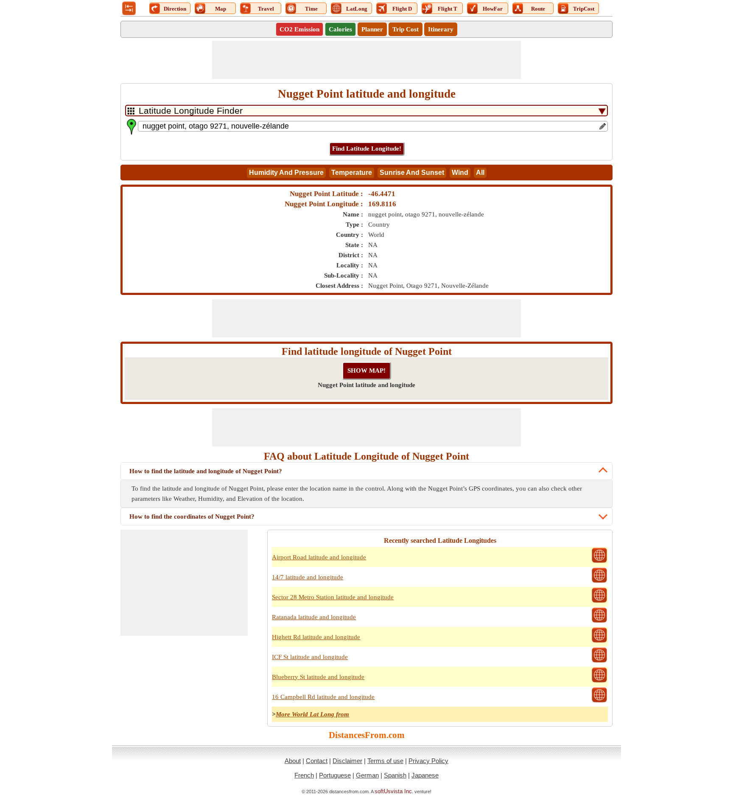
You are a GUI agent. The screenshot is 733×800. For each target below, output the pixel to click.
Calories (340, 29)
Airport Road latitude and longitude (319, 557)
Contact (316, 760)
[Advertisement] (366, 60)
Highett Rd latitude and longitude (316, 637)
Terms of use (385, 760)
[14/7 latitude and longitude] (599, 581)
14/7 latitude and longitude (307, 577)
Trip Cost (405, 29)
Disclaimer (347, 760)
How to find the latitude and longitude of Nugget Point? (205, 471)
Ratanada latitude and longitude (314, 617)
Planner (372, 29)
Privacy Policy (428, 760)
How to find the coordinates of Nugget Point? (192, 516)
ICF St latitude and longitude (310, 657)
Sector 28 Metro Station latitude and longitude (333, 597)
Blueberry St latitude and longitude (318, 677)
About (293, 760)
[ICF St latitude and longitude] (599, 661)
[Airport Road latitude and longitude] (599, 562)
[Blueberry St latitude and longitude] (599, 681)
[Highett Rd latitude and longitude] (599, 641)
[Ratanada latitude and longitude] (599, 621)
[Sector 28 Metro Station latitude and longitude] (599, 601)
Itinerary (440, 29)
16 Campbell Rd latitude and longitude (323, 696)
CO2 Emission (299, 29)
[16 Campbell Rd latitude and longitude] (599, 701)
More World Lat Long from (312, 714)
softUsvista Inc (393, 791)
